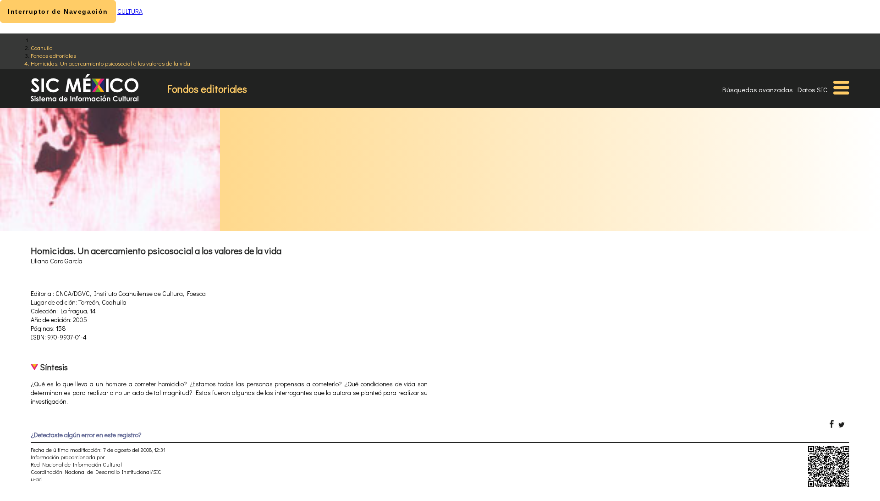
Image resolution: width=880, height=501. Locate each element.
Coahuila (42, 47)
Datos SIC (812, 89)
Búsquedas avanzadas (757, 89)
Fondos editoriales (53, 55)
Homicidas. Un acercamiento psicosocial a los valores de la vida (110, 63)
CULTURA (130, 11)
